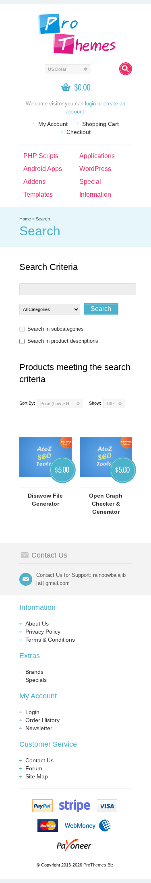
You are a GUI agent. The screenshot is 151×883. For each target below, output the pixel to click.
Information (95, 194)
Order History (42, 720)
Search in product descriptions (62, 341)
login (90, 104)
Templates (38, 194)
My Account (53, 124)
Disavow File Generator (45, 499)
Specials (36, 680)
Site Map (36, 776)
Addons (34, 181)
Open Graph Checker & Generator (105, 503)
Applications (97, 155)
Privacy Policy (42, 631)
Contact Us (39, 760)
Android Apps (42, 168)
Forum (33, 768)
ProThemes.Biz (98, 864)
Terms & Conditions (50, 639)
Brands (34, 672)
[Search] (125, 68)
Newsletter (38, 728)
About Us (37, 623)
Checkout (78, 132)
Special (90, 181)
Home (25, 218)
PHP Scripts (40, 155)
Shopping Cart (100, 124)
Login (32, 712)
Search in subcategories (55, 329)
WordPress (95, 168)
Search (43, 218)
